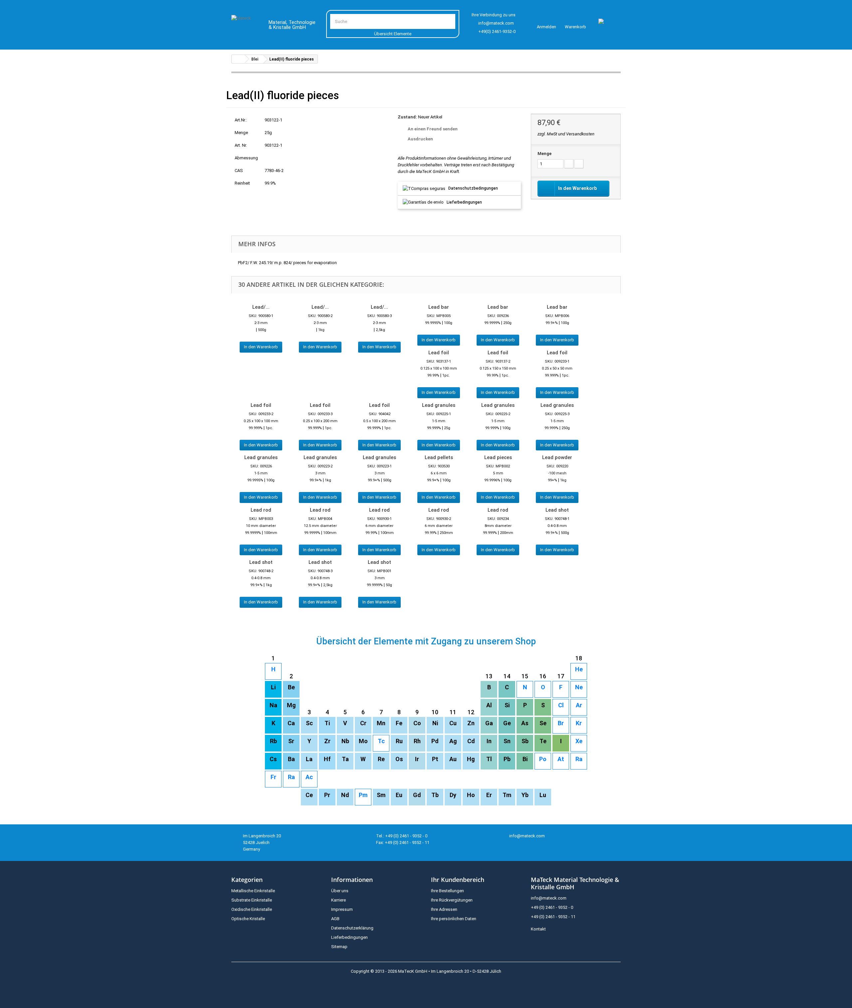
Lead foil (438, 353)
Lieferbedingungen (464, 202)
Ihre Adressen (444, 909)
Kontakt (538, 928)
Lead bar (438, 307)
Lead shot (557, 510)
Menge (544, 153)
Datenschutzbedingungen (473, 188)
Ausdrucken (420, 138)
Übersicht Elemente (392, 33)
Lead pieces (498, 457)
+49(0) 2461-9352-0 (497, 31)
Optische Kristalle (248, 918)
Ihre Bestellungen (447, 890)
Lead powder (557, 457)
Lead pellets (439, 457)
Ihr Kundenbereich (457, 880)
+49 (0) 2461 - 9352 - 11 (553, 916)
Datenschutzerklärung (352, 927)
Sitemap (339, 946)
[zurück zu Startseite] (238, 59)
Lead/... (261, 307)
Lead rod (261, 510)
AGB (335, 918)
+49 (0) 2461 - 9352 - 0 (552, 907)
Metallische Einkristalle (253, 890)
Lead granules (438, 405)
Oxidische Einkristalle (251, 909)
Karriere (338, 900)
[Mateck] (245, 26)
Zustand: (407, 116)
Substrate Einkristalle (251, 900)
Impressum (342, 909)
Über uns (339, 890)
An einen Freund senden (433, 128)
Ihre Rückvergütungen (452, 900)
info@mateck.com (496, 23)
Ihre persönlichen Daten (453, 918)
